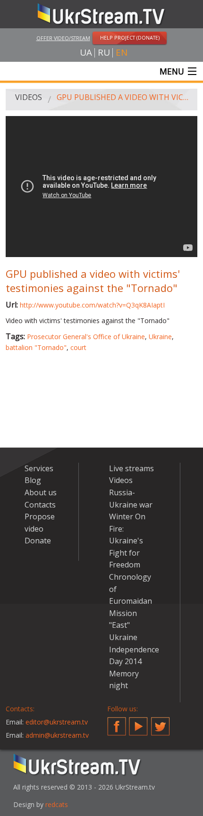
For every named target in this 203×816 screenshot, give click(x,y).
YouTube (138, 722)
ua (86, 52)
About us (41, 492)
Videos (28, 97)
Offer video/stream (63, 38)
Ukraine (160, 336)
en (121, 52)
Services (39, 468)
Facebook (116, 722)
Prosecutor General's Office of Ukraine (86, 336)
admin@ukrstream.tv (57, 735)
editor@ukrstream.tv (56, 721)
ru (104, 52)
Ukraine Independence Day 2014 (134, 649)
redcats (56, 804)
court (78, 347)
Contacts (40, 505)
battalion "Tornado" (36, 347)
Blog (33, 480)
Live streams (131, 468)
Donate (38, 540)
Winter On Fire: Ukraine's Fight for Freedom (127, 540)
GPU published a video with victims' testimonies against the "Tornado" (124, 97)
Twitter (160, 722)
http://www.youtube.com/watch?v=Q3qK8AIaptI (92, 304)
